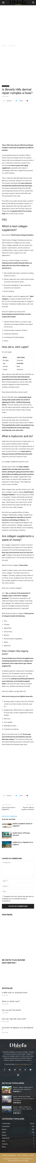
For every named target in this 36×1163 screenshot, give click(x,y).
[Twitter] (30, 1070)
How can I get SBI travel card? (14, 1019)
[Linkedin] (10, 1070)
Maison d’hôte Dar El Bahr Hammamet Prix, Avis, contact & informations (23, 1098)
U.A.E (19, 1155)
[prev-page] (16, 852)
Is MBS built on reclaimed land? (14, 993)
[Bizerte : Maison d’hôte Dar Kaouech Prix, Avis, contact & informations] (7, 1109)
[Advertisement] (18, 24)
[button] (3, 2)
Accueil (4, 46)
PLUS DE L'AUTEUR (8, 819)
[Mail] (15, 1070)
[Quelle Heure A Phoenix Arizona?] (7, 835)
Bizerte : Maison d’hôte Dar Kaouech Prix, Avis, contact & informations (22, 1109)
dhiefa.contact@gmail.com (23, 1064)
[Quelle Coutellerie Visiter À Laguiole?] (7, 826)
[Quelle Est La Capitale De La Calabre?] (7, 844)
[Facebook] (5, 1070)
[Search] (33, 2)
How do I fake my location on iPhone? (28, 808)
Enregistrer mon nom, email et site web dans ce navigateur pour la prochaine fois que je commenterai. (18, 899)
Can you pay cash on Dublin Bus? (8, 808)
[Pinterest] (20, 1070)
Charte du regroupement (9, 1155)
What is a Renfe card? (11, 1001)
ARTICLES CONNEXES (9, 816)
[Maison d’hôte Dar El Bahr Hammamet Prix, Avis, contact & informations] (7, 1099)
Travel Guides (11, 46)
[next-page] (19, 852)
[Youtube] (18, 1075)
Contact (31, 1155)
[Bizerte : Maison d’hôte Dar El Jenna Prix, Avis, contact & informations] (7, 1089)
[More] (27, 101)
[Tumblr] (25, 1070)
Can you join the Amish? (11, 1010)
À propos (25, 1155)
